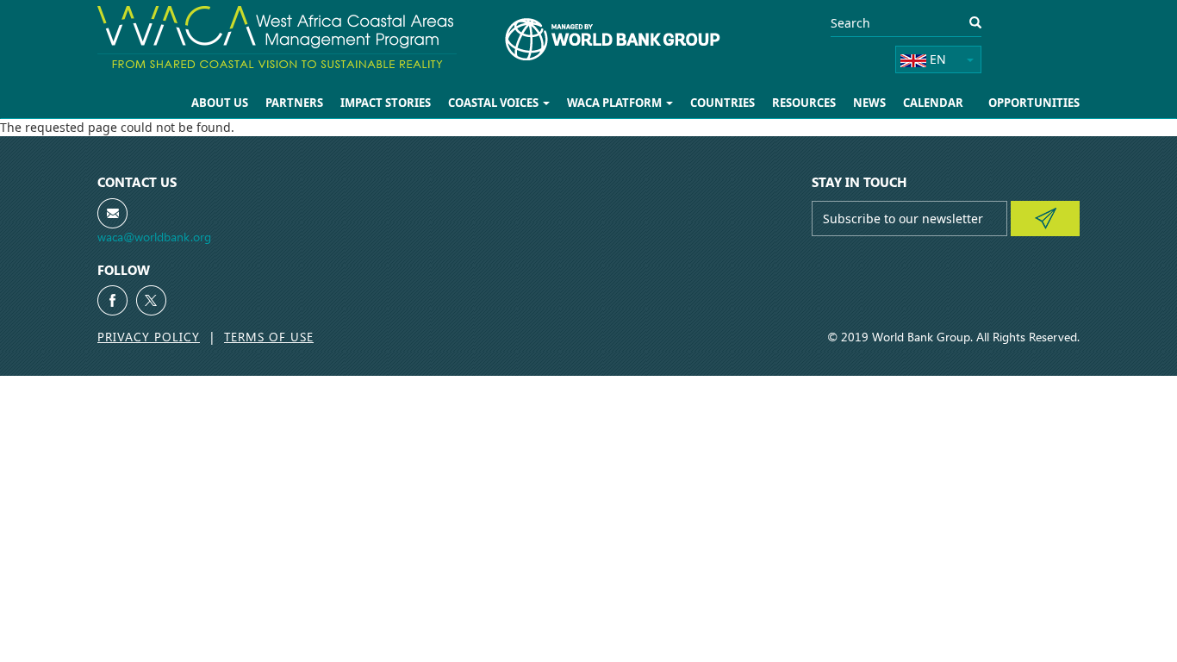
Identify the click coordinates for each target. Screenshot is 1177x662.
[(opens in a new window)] (112, 300)
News (869, 102)
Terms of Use (269, 336)
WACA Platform (615, 102)
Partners (294, 102)
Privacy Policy (148, 336)
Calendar (933, 102)
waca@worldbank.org (154, 236)
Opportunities (1034, 102)
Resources (804, 102)
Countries (722, 102)
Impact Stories (385, 102)
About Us (219, 102)
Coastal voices (494, 102)
